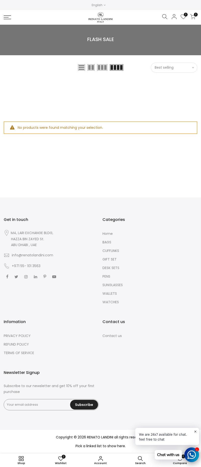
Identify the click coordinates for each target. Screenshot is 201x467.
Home (107, 233)
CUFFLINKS (110, 250)
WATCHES (110, 302)
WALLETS (109, 293)
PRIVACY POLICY (17, 335)
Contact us (112, 335)
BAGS (106, 242)
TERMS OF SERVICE (19, 352)
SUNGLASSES (112, 284)
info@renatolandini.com (32, 255)
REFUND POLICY (16, 344)
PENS (106, 276)
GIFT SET (109, 259)
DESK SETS (110, 267)
